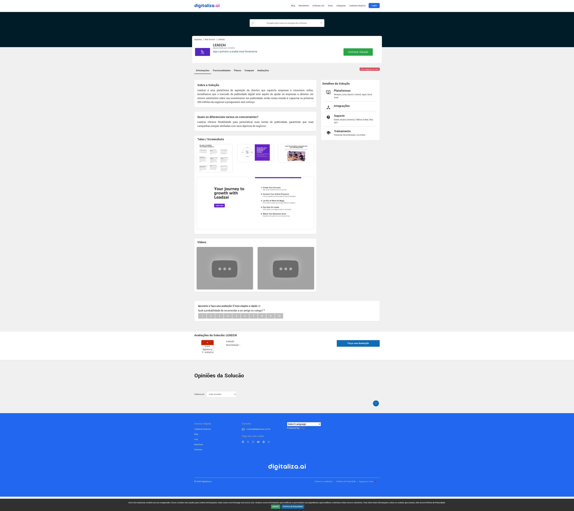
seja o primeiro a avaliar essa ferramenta (235, 51)
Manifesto (198, 444)
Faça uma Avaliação (358, 343)
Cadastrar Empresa (202, 429)
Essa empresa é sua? (370, 69)
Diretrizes (198, 449)
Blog (293, 5)
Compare (249, 70)
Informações (202, 70)
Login (374, 5)
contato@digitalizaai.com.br (258, 429)
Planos (237, 70)
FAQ (196, 439)
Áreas (330, 5)
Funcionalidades (222, 70)
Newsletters (304, 5)
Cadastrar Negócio (357, 5)
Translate (311, 428)
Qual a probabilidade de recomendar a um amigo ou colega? (231, 310)
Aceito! (276, 506)
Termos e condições (323, 481)
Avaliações (263, 70)
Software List (318, 5)
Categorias (341, 5)
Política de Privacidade (293, 506)
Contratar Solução (358, 52)
